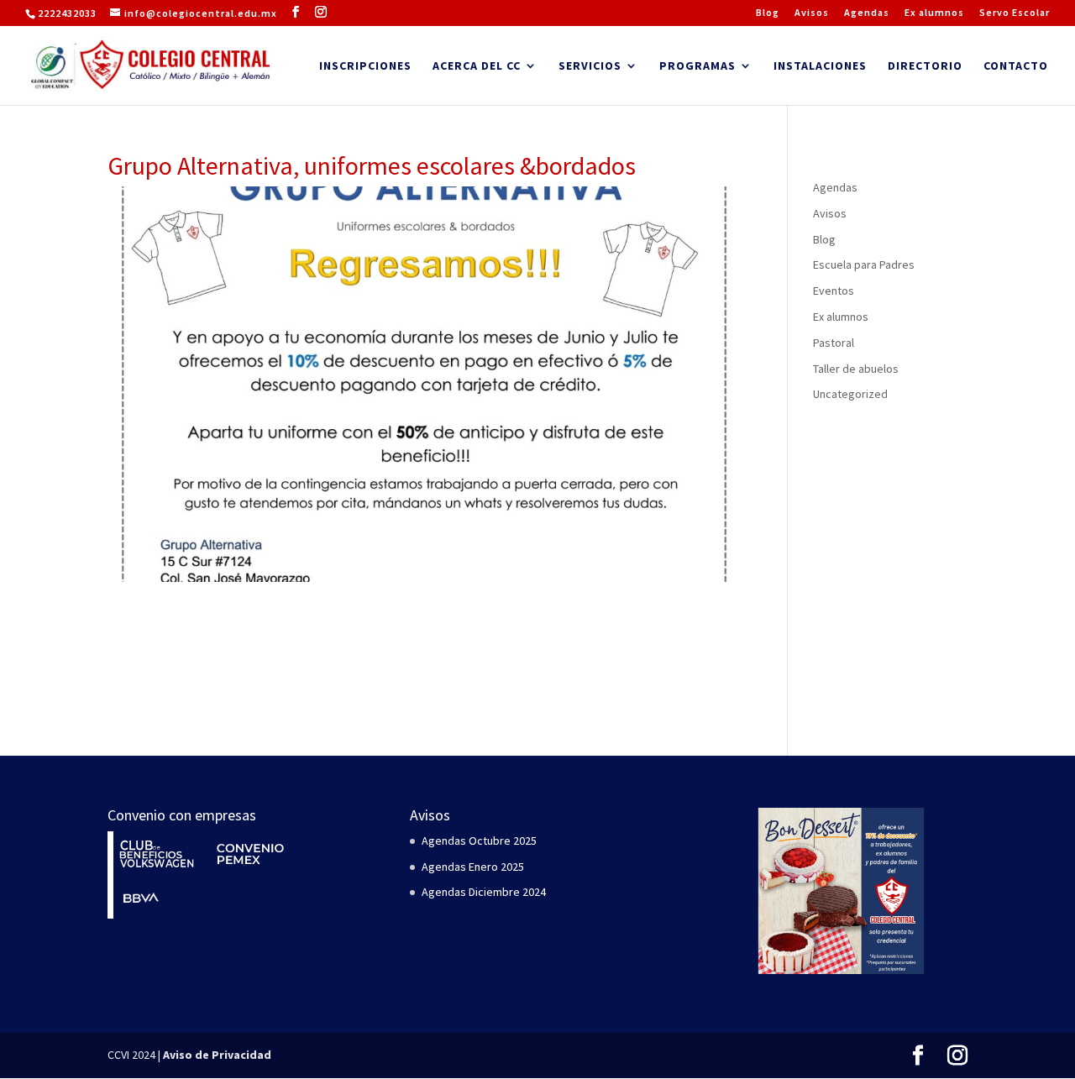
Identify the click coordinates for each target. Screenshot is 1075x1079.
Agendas (866, 13)
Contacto (1015, 66)
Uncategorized (850, 393)
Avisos (811, 13)
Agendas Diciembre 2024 (484, 891)
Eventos (833, 290)
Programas (697, 66)
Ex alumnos (934, 13)
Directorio (925, 66)
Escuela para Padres (864, 264)
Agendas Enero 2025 (473, 866)
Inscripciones (365, 66)
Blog (767, 13)
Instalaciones (820, 66)
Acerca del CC (477, 66)
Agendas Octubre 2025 (479, 840)
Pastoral (833, 342)
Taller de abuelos (856, 368)
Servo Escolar (1014, 13)
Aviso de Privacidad (217, 1054)
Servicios (589, 66)
